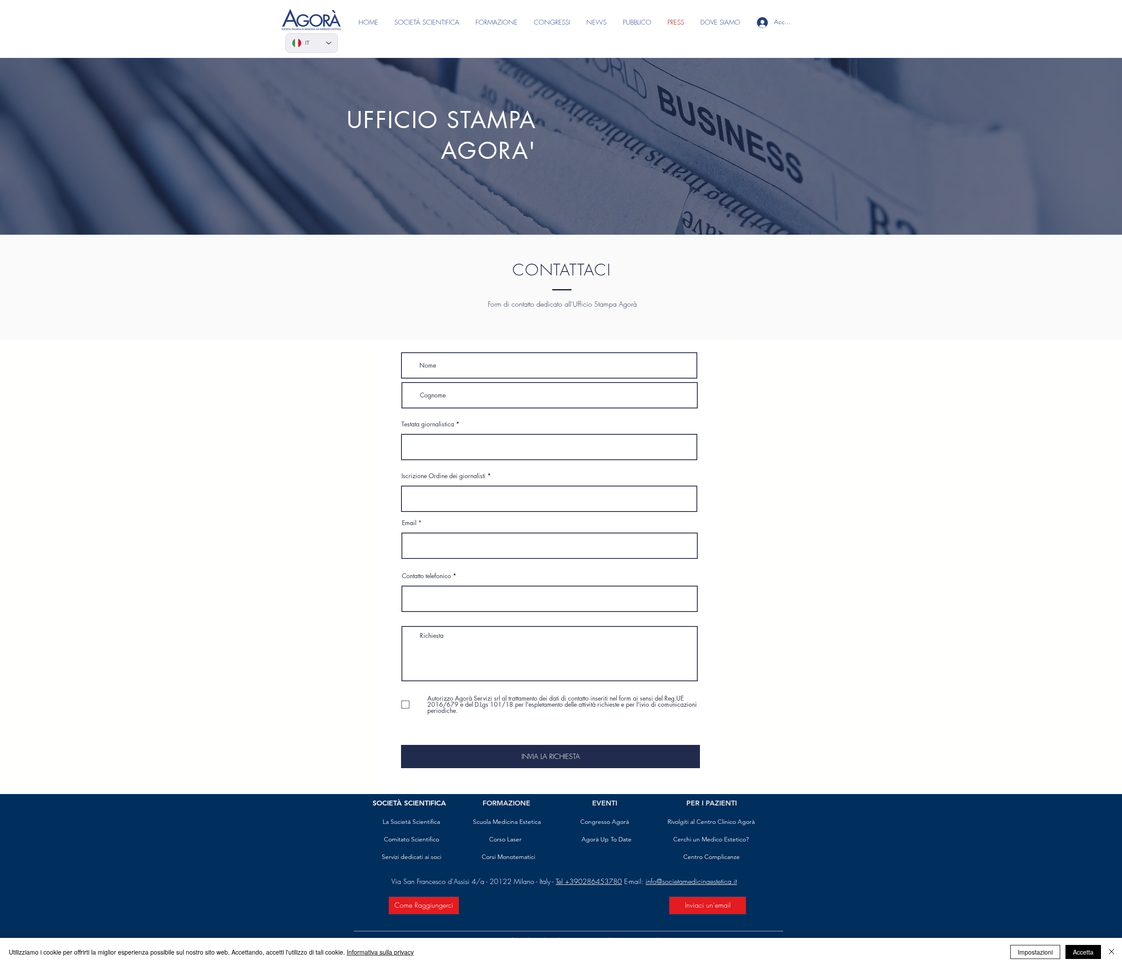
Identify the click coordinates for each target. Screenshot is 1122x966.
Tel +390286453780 (589, 881)
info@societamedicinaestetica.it (691, 881)
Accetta (1083, 952)
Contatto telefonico (426, 576)
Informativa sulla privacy (380, 952)
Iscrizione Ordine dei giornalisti (443, 476)
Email (409, 523)
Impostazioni (1035, 952)
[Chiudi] (1111, 952)
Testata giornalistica (427, 424)
